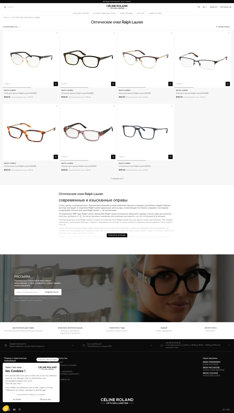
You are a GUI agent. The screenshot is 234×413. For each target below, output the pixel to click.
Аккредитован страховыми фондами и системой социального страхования (63, 373)
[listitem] (39, 345)
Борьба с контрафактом (58, 379)
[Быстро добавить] (56, 84)
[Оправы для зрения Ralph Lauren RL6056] (88, 132)
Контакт (141, 13)
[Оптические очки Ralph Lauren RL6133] (145, 132)
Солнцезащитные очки (104, 13)
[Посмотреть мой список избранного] (199, 7)
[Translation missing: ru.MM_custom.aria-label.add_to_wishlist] (57, 33)
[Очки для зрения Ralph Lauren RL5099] (31, 59)
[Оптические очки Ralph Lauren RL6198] (31, 132)
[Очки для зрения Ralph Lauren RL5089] (203, 59)
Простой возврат (55, 362)
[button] (11, 27)
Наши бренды (126, 13)
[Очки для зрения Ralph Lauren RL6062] (88, 59)
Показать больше (117, 235)
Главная (6, 17)
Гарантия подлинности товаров (61, 365)
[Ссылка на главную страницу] (117, 6)
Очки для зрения (80, 13)
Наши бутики (155, 13)
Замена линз (53, 368)
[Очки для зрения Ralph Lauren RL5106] (145, 59)
